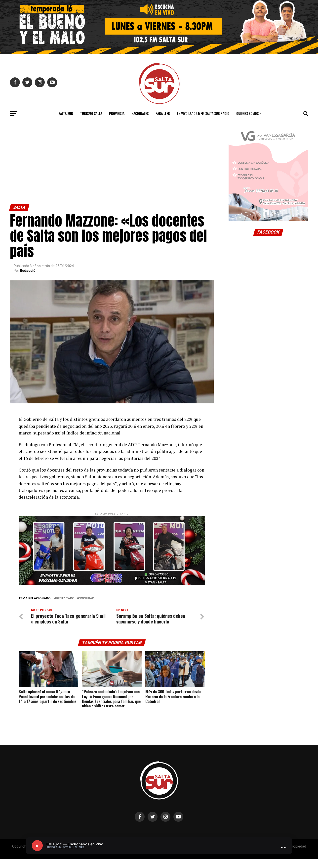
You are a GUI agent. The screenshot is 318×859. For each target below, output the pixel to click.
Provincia (116, 113)
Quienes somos (247, 113)
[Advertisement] (112, 167)
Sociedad (86, 598)
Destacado (65, 598)
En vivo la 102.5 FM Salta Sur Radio (203, 113)
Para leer (163, 113)
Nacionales (140, 113)
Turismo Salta (91, 113)
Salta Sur (65, 113)
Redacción (29, 271)
